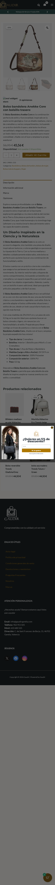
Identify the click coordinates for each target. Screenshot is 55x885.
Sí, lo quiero (36, 450)
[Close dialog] (52, 427)
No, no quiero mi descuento (36, 453)
